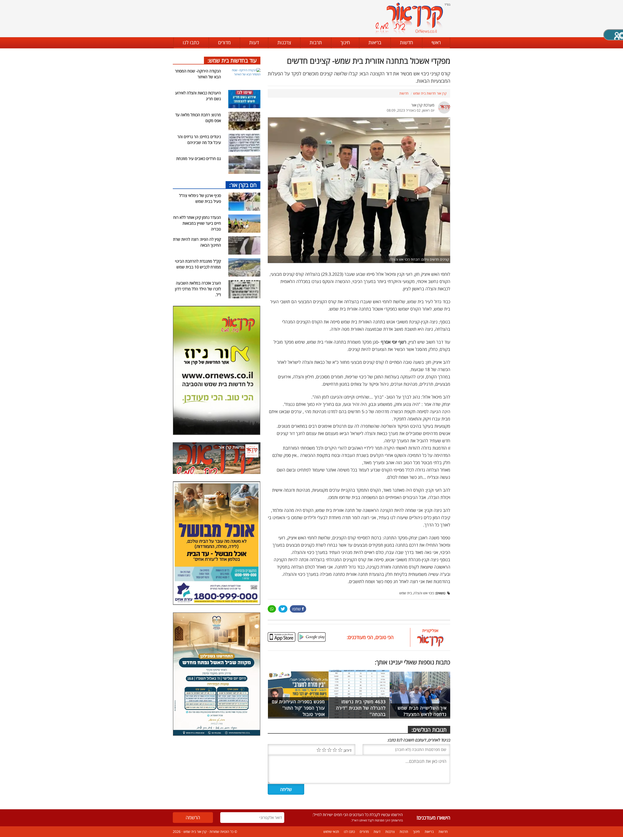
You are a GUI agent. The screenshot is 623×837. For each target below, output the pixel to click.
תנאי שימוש (331, 831)
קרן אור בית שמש (195, 831)
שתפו (296, 609)
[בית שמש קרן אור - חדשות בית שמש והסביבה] (409, 18)
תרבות (316, 42)
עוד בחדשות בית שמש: (232, 60)
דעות (254, 42)
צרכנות (284, 42)
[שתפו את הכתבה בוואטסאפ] (272, 609)
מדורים (224, 42)
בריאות (374, 42)
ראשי (436, 42)
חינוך (345, 42)
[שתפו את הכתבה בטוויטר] (282, 609)
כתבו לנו (191, 42)
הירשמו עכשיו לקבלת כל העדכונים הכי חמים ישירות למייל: (357, 814)
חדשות (406, 42)
